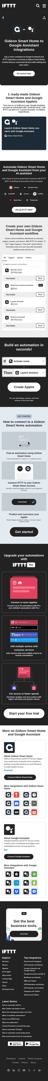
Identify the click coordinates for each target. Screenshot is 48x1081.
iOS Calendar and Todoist (34, 988)
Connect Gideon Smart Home (20, 777)
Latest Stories (9, 1001)
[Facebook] (8, 1070)
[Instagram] (19, 1070)
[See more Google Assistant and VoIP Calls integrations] (30, 891)
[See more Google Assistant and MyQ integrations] (12, 883)
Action (15, 304)
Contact (15, 1063)
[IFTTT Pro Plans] (40, 285)
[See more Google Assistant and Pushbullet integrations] (30, 874)
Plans (4, 986)
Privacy (25, 1063)
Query (15, 288)
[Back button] (3, 17)
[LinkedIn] (14, 1070)
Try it (40, 278)
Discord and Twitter (31, 995)
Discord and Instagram (32, 961)
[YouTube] (24, 1070)
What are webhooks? (10, 1022)
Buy (5, 850)
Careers (22, 1059)
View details (10, 278)
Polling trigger (17, 272)
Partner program (35, 1059)
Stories (5, 965)
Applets (5, 968)
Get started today (24, 73)
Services (5, 961)
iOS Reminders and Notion (34, 984)
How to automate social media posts (16, 1033)
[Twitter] (29, 1070)
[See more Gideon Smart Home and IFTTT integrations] (30, 803)
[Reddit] (39, 1070)
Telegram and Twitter (32, 991)
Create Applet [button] (24, 387)
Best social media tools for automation (17, 1036)
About (33, 1063)
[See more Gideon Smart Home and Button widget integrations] (12, 795)
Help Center (6, 975)
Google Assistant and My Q (34, 974)
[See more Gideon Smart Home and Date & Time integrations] (30, 795)
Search (4, 982)
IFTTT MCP (6, 972)
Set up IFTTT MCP (24, 210)
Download (8, 770)
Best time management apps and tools (17, 1012)
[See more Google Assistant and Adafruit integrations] (12, 874)
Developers (11, 1059)
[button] (44, 6)
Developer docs (8, 989)
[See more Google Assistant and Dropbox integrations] (12, 891)
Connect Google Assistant (19, 857)
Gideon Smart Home (22, 41)
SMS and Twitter (30, 981)
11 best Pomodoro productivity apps (16, 1026)
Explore (6, 958)
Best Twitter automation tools (13, 1008)
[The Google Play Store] (32, 1044)
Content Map (7, 979)
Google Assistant (24, 45)
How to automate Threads (12, 1029)
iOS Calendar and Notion (33, 965)
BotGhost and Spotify (32, 977)
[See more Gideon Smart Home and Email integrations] (12, 803)
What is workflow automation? (13, 1015)
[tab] (4, 258)
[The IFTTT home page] (9, 5)
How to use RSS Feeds (11, 1019)
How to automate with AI (11, 1005)
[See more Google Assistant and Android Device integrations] (30, 883)
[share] (44, 17)
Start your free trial (24, 713)
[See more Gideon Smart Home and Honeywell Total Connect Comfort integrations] (30, 812)
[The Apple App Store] (15, 1043)
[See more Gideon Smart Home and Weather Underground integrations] (12, 812)
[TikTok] (34, 1070)
